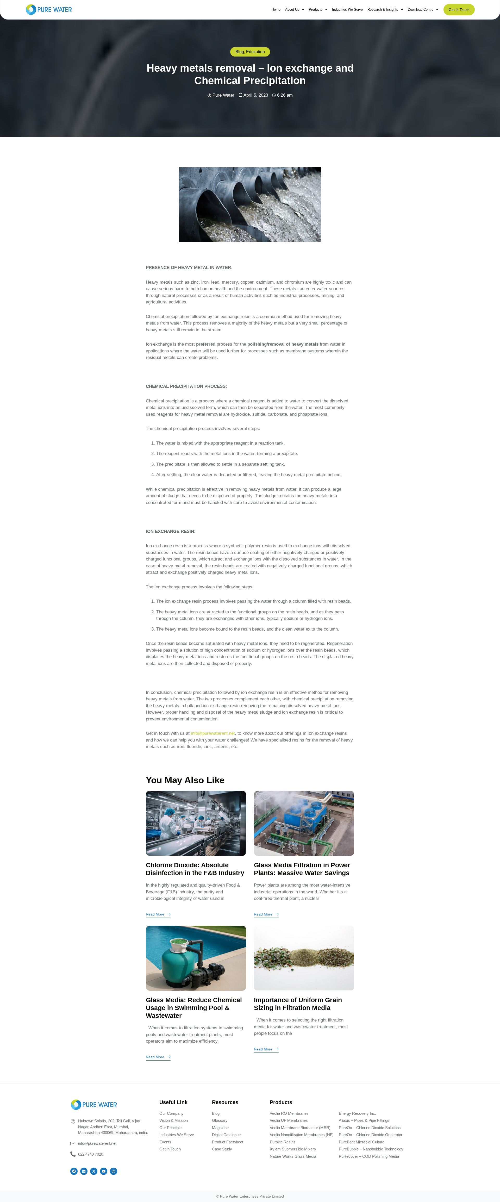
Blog (239, 51)
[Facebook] (74, 1171)
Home (276, 9)
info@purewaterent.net (213, 733)
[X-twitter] (93, 1171)
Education (255, 51)
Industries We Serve (347, 9)
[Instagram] (113, 1171)
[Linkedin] (84, 1171)
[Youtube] (103, 1171)
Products (315, 9)
